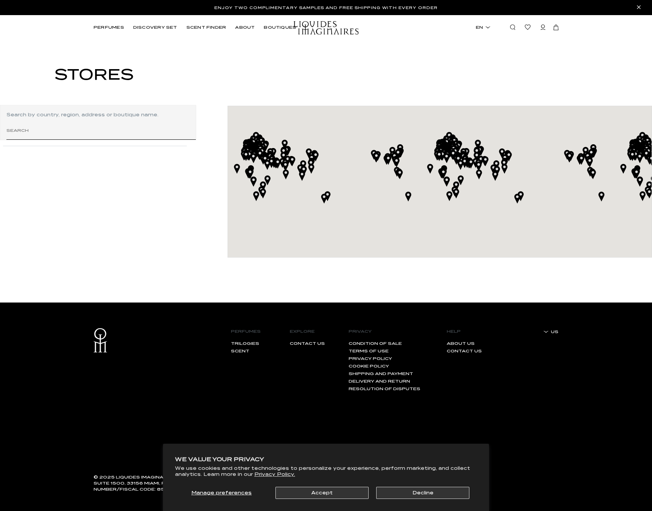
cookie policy (369, 366)
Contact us (307, 343)
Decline (423, 492)
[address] (95, 155)
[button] (556, 27)
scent (240, 351)
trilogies (245, 343)
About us (461, 343)
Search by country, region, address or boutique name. (82, 114)
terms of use (369, 351)
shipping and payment (381, 374)
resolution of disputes (384, 389)
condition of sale (375, 343)
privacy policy (370, 358)
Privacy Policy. (274, 474)
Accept (322, 492)
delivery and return (379, 381)
